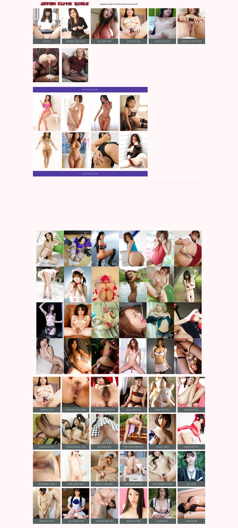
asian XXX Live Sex (90, 173)
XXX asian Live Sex (90, 89)
